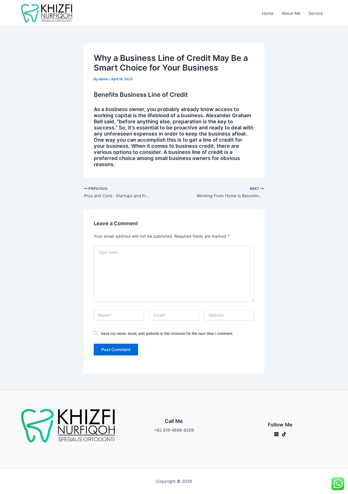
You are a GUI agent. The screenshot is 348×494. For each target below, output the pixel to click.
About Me (291, 13)
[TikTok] (284, 434)
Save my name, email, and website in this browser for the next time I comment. (167, 333)
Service (316, 13)
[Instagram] (276, 434)
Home (267, 13)
